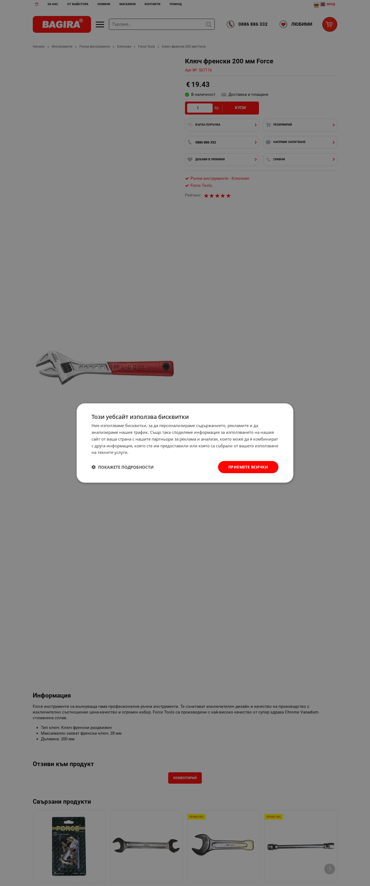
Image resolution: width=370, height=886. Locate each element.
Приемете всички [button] (248, 467)
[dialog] (185, 443)
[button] (123, 467)
